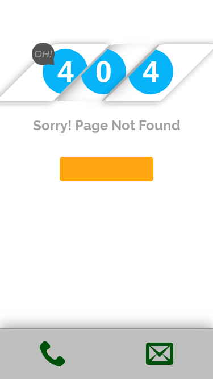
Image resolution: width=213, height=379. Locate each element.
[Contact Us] (159, 361)
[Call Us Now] (53, 361)
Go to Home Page (106, 168)
